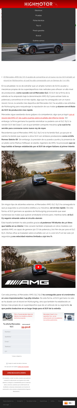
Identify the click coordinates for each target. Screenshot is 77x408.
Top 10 (38, 25)
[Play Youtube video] (38, 267)
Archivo (52, 401)
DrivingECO (20, 401)
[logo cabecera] (38, 4)
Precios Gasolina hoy (8, 401)
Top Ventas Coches (31, 401)
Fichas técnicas (38, 20)
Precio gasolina (38, 30)
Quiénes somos (38, 41)
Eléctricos (38, 10)
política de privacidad (23, 366)
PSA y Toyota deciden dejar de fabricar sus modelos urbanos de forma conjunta (23, 316)
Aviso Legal (6, 404)
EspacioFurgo (43, 401)
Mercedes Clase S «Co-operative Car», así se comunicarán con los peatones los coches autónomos (52, 317)
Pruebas (38, 15)
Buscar (38, 36)
